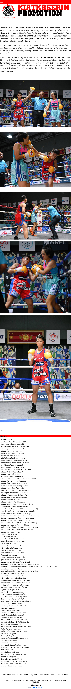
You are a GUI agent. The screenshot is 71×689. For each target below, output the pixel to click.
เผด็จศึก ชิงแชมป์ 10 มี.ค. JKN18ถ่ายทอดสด (15, 446)
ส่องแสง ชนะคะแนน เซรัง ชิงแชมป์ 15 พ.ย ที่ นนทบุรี (17, 518)
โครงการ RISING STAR (8, 543)
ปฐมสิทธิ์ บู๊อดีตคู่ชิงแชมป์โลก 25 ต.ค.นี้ (13, 606)
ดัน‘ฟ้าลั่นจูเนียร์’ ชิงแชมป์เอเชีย (11, 550)
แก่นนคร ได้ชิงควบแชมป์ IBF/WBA (12, 499)
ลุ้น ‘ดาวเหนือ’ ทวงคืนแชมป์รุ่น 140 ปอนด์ (14, 560)
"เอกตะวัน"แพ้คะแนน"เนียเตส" (11, 546)
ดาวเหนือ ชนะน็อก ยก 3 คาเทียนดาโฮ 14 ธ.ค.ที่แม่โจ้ (18, 511)
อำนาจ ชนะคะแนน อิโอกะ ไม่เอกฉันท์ (13, 663)
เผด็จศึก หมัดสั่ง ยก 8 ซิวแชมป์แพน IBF (13, 442)
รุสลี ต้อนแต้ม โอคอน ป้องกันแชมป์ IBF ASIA (15, 645)
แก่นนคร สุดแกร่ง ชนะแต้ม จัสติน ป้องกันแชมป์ (16, 449)
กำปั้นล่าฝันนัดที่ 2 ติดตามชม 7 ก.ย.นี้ (13, 467)
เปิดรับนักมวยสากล (7, 650)
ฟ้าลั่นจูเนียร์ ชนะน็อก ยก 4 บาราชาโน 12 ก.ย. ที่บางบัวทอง (19, 527)
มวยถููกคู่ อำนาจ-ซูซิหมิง (8, 633)
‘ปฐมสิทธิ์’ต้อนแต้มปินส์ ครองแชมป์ (12, 615)
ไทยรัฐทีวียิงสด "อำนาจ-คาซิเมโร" (12, 576)
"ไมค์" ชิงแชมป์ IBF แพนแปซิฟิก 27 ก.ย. (13, 613)
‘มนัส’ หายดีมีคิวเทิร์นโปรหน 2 (11, 610)
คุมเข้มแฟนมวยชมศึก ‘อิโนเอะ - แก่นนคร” (15, 497)
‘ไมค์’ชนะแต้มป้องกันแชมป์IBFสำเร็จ (13, 594)
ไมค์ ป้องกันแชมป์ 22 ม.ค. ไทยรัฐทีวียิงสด (14, 596)
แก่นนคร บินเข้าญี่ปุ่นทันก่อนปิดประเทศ (13, 481)
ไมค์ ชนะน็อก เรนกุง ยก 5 (9, 536)
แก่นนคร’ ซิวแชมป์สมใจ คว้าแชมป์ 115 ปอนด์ (16, 469)
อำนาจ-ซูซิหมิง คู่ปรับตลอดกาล (11, 636)
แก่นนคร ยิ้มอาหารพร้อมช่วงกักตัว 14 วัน (14, 483)
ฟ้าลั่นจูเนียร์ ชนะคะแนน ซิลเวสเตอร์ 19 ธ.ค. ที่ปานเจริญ (19, 523)
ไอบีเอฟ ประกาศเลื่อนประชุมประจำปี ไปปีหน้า (15, 506)
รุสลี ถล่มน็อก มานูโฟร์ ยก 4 (10, 652)
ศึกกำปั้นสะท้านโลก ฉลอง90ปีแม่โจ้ (12, 444)
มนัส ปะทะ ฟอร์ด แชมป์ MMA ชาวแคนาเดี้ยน (15, 580)
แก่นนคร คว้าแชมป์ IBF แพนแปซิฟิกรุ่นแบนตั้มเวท (17, 504)
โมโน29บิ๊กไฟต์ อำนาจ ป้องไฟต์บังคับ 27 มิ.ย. (15, 622)
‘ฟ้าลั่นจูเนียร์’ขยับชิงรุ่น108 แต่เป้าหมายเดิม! (15, 585)
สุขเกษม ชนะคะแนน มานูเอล (10, 532)
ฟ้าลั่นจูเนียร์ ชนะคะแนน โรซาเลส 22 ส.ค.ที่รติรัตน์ (17, 529)
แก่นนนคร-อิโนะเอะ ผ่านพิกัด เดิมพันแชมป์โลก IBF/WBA (19, 479)
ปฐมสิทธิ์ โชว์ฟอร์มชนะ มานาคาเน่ (12, 603)
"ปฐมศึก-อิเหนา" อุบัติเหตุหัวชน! (11, 590)
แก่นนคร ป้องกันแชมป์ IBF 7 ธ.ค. (11, 451)
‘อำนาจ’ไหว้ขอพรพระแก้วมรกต (11, 666)
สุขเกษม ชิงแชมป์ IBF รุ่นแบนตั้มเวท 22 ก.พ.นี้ (16, 562)
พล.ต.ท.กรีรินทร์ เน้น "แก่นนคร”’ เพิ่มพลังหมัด (16, 490)
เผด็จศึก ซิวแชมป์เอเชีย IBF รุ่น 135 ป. (13, 458)
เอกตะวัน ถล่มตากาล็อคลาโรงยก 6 (12, 569)
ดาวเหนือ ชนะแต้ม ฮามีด (9, 534)
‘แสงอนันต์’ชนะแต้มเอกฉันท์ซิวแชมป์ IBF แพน (16, 583)
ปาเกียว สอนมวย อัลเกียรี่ (9, 640)
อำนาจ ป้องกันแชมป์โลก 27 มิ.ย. (11, 624)
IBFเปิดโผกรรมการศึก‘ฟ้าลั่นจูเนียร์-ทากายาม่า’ (16, 626)
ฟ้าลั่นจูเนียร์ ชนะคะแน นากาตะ (11, 629)
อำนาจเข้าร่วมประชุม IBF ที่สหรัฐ (12, 659)
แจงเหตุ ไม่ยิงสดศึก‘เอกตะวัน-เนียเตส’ (13, 541)
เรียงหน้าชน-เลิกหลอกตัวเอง (10, 643)
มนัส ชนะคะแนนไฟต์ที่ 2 (9, 608)
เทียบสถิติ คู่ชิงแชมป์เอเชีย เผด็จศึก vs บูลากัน (15, 460)
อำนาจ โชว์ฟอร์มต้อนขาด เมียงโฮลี (12, 599)
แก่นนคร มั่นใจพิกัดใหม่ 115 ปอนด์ (12, 472)
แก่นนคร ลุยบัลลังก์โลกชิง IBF (10, 474)
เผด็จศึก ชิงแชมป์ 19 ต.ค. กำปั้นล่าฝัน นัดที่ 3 (15, 463)
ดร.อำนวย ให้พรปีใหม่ (8, 439)
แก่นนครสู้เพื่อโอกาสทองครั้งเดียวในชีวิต (14, 495)
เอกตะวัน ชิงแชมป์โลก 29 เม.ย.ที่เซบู (12, 553)
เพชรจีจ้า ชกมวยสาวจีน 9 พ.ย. (10, 456)
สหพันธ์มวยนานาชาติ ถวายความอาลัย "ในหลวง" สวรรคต (20, 564)
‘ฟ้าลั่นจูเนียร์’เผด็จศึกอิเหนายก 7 (11, 548)
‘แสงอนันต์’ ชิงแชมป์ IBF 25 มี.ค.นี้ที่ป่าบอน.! (15, 587)
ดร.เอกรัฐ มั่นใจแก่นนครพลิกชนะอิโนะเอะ (14, 493)
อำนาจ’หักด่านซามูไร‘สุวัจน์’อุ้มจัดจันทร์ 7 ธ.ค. (16, 601)
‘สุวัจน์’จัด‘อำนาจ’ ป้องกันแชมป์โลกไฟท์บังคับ (15, 647)
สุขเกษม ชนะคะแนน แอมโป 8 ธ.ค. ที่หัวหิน (15, 525)
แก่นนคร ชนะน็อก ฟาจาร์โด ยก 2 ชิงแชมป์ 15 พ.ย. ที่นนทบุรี (20, 516)
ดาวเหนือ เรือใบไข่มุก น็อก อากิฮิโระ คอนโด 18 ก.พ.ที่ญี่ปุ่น (20, 509)
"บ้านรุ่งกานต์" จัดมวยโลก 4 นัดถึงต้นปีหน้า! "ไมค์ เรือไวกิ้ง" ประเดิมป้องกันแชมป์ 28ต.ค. (29, 566)
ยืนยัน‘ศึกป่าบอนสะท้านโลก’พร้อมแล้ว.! (14, 654)
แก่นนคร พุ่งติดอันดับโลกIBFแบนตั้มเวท (14, 502)
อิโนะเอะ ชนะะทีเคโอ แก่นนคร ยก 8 (12, 476)
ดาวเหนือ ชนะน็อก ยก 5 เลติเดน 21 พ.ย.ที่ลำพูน (16, 513)
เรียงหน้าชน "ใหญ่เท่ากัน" (9, 657)
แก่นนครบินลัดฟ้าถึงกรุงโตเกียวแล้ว (12, 488)
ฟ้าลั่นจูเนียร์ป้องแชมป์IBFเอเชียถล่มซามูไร (14, 631)
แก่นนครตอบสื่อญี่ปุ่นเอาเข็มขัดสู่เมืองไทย (14, 486)
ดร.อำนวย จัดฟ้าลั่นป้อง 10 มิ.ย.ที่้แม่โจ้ (13, 573)
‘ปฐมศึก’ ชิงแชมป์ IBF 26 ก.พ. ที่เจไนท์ (13, 592)
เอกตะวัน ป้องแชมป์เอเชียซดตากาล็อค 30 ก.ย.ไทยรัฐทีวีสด (19, 571)
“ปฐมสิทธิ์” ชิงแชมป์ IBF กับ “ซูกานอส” (13, 617)
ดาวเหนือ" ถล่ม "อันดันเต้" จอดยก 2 (12, 539)
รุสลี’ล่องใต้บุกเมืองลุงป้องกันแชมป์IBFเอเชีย (15, 661)
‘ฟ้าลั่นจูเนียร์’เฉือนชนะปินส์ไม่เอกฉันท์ (13, 578)
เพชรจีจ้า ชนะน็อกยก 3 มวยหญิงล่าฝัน (13, 465)
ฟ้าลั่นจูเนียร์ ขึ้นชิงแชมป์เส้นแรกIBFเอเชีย (14, 638)
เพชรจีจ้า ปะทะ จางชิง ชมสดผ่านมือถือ (13, 453)
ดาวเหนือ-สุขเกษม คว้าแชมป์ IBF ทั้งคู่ (13, 557)
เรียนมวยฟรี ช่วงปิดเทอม (9, 555)
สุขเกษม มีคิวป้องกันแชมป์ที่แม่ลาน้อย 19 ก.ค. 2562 (17, 520)
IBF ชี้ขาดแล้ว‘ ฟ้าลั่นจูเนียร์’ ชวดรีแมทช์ (14, 620)
